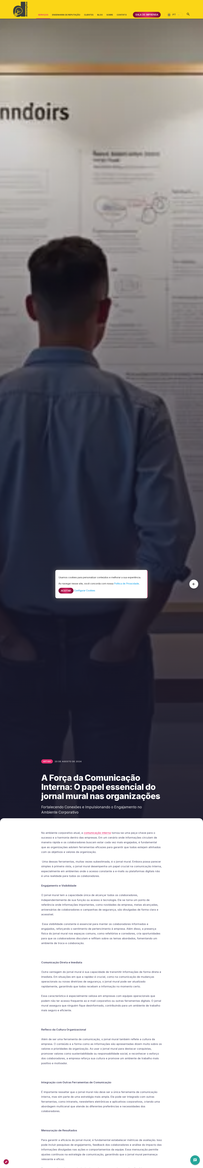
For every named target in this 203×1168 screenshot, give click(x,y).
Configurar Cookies (84, 590)
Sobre (109, 15)
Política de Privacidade (126, 583)
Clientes (88, 15)
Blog (100, 15)
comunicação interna (97, 832)
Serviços (43, 16)
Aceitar (66, 590)
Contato (122, 15)
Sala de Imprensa (146, 14)
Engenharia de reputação (66, 15)
